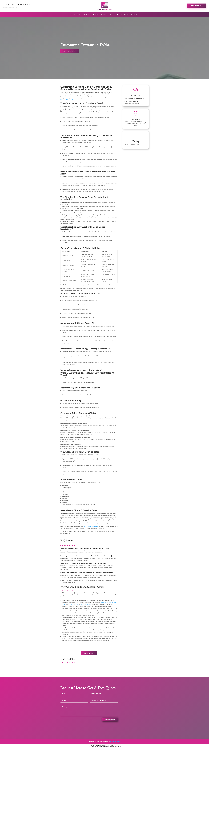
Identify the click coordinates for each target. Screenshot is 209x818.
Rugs (111, 15)
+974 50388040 (134, 101)
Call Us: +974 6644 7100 (133, 695)
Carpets (95, 15)
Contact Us (197, 6)
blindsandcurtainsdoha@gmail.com (135, 98)
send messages (110, 719)
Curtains (86, 15)
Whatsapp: (129, 697)
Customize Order (122, 15)
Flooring (104, 15)
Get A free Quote (89, 653)
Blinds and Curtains (115, 741)
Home (73, 15)
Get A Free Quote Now (69, 51)
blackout (101, 112)
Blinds (79, 15)
